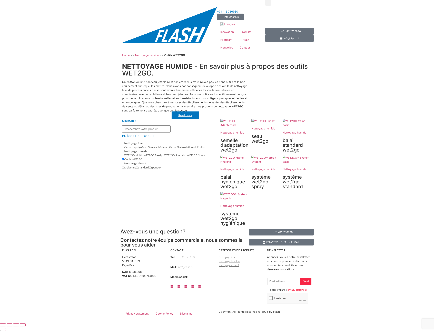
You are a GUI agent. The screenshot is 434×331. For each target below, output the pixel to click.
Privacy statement (137, 313)
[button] (268, 3)
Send (306, 281)
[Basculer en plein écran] (9, 324)
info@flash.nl (185, 267)
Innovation (227, 32)
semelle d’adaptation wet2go (234, 145)
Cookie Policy (164, 313)
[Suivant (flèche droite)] (9, 329)
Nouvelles (226, 47)
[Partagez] (16, 324)
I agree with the (288, 290)
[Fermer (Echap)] (23, 324)
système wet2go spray (261, 181)
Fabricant (226, 39)
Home (126, 55)
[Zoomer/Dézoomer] (3, 324)
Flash (245, 39)
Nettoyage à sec (228, 257)
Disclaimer (186, 313)
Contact (245, 47)
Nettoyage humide (147, 55)
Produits (246, 32)
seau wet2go (259, 138)
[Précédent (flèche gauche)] (3, 329)
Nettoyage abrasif (229, 265)
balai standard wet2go (293, 145)
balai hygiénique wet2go (232, 181)
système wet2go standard (293, 181)
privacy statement (297, 289)
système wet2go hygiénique (232, 218)
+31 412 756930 (227, 11)
